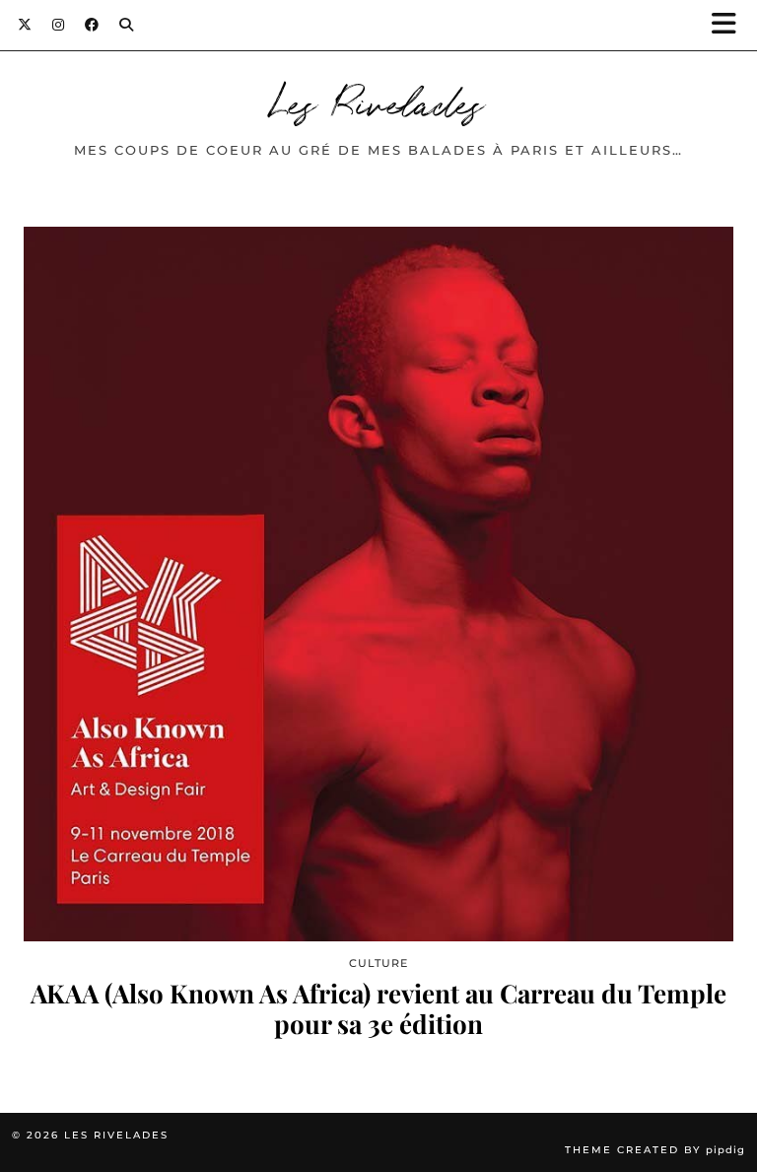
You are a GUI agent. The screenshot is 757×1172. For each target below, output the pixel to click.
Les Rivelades (378, 100)
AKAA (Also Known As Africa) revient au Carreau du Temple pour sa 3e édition (378, 1008)
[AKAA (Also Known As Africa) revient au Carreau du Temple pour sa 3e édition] (378, 584)
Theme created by (655, 1149)
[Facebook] (92, 25)
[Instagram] (58, 25)
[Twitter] (25, 25)
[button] (730, 25)
